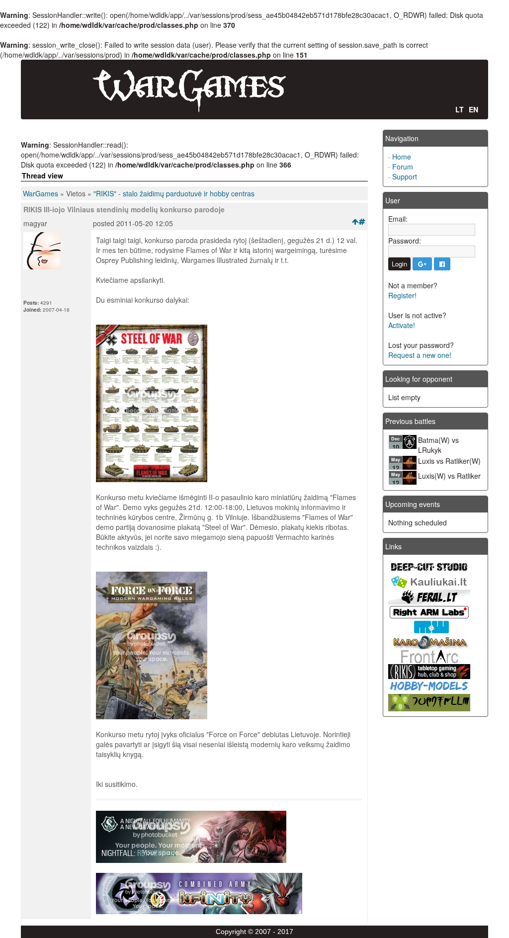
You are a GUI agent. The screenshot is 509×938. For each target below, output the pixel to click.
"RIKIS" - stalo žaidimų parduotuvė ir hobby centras (173, 193)
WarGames (40, 193)
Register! (402, 295)
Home (401, 157)
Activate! (401, 325)
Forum (402, 166)
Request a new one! (419, 355)
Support (404, 176)
